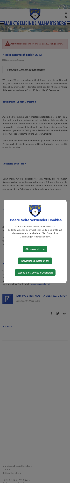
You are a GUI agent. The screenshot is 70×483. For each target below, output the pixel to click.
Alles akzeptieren (35, 248)
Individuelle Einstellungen (35, 260)
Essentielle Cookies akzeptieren (35, 272)
